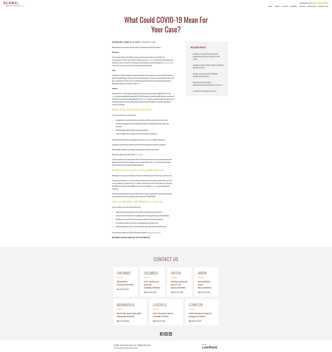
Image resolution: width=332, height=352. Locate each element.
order (114, 96)
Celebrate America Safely (205, 91)
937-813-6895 (178, 292)
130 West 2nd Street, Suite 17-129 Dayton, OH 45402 (179, 285)
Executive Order (167, 63)
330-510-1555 (205, 292)
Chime (135, 183)
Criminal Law (148, 42)
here (138, 84)
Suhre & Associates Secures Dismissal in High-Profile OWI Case (206, 56)
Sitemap (127, 348)
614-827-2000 (151, 292)
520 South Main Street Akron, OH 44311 (204, 285)
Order (145, 99)
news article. (139, 154)
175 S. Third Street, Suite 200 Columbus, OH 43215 (152, 285)
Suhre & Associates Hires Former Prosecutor (208, 66)
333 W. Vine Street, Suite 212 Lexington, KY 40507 (200, 314)
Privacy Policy (118, 348)
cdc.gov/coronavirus (153, 233)
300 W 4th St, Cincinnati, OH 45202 (125, 283)
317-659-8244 (124, 321)
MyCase (153, 186)
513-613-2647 (124, 289)
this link (155, 162)
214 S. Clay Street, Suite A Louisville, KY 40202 (163, 314)
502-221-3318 (160, 321)
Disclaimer (134, 348)
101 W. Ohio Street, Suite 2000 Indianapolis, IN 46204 (129, 314)
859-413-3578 (196, 321)
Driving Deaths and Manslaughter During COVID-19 (207, 83)
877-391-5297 (321, 3)
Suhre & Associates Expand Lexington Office (205, 75)
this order (150, 60)
